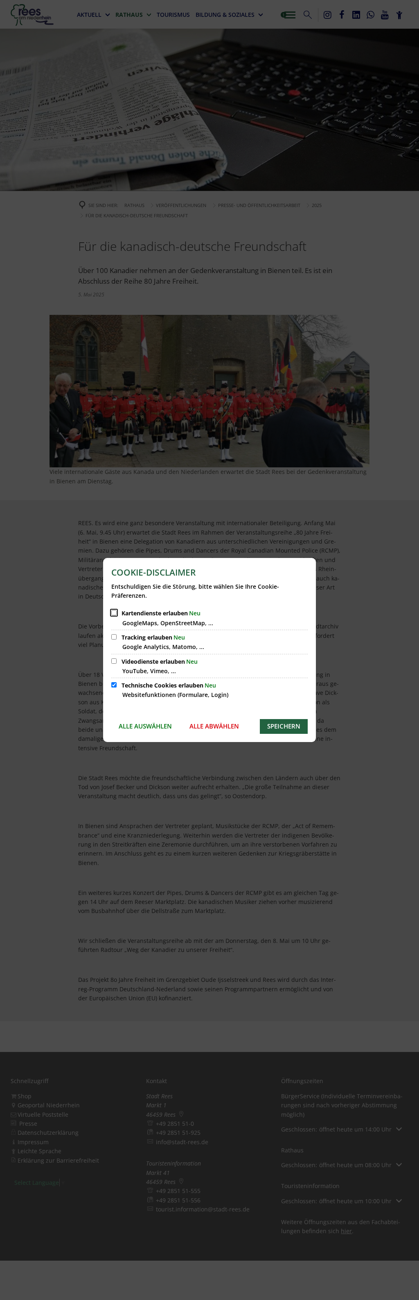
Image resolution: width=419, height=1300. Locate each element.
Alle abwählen (214, 726)
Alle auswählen (145, 726)
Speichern (283, 726)
